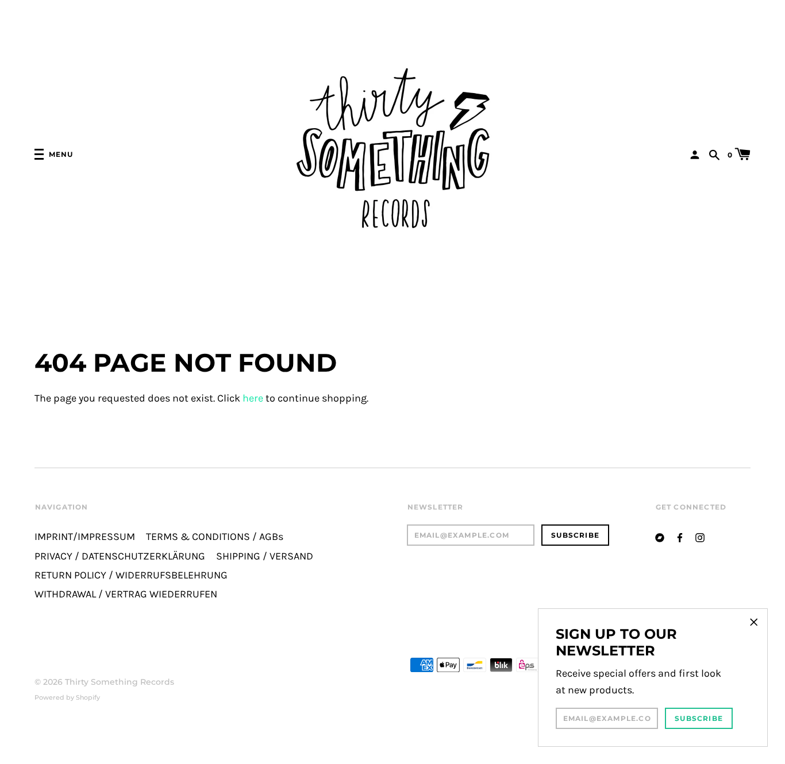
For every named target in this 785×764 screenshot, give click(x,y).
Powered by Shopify (67, 697)
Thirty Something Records (119, 682)
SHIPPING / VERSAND (264, 556)
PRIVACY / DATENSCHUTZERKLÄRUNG (119, 556)
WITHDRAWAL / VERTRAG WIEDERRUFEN (125, 594)
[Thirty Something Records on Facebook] (679, 536)
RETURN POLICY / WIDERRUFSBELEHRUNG (131, 575)
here (253, 398)
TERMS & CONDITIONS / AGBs (214, 537)
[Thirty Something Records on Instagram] (700, 536)
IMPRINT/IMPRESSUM (84, 537)
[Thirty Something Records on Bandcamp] (659, 536)
